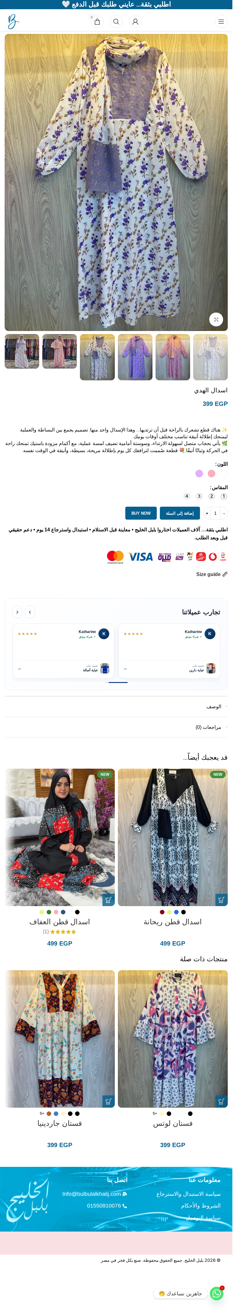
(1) (46, 931)
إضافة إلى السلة (180, 513)
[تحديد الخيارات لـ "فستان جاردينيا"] (108, 1101)
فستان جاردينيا (59, 1123)
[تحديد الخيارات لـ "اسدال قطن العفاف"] (108, 900)
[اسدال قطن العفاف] (60, 837)
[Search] (116, 21)
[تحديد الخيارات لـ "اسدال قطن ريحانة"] (221, 900)
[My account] (135, 21)
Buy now (141, 513)
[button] (221, 182)
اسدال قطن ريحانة (172, 922)
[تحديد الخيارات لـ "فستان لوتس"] (221, 1101)
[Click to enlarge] (216, 319)
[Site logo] (12, 21)
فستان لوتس (173, 1123)
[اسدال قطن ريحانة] (173, 837)
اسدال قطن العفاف (59, 922)
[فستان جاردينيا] (60, 1039)
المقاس (220, 487)
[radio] (224, 473)
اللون (222, 464)
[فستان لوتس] (173, 1039)
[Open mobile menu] (221, 21)
